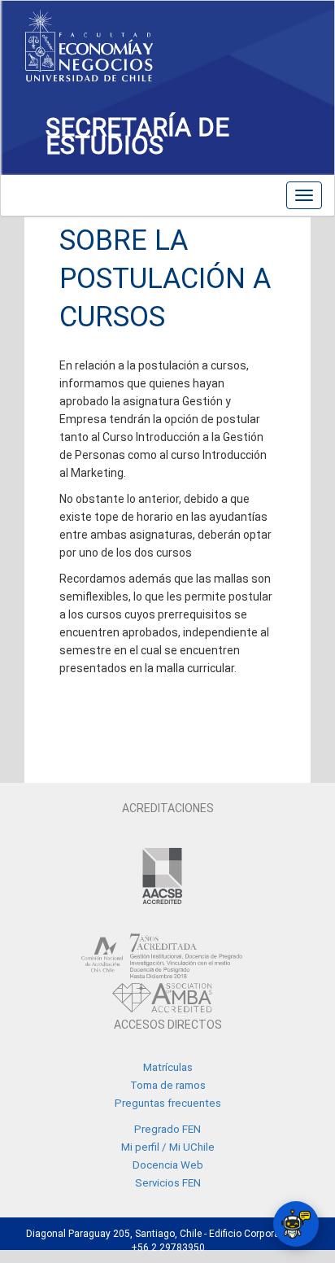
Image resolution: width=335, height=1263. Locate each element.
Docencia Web (168, 1165)
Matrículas (168, 1067)
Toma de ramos (168, 1085)
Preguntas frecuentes (168, 1103)
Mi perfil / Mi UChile (168, 1147)
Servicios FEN (168, 1183)
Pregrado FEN (167, 1129)
